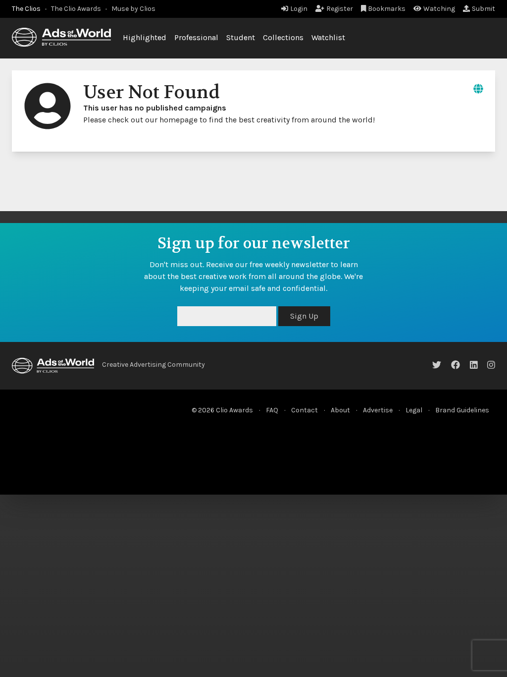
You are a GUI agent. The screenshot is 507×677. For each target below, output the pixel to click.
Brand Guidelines (462, 410)
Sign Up (304, 316)
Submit (483, 8)
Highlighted (144, 37)
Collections (283, 37)
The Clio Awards (76, 8)
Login (298, 8)
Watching (439, 8)
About (340, 410)
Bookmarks (387, 8)
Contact (304, 410)
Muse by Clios (133, 8)
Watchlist (328, 37)
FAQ (272, 410)
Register (339, 8)
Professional (196, 37)
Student (240, 37)
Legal (414, 410)
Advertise (378, 410)
